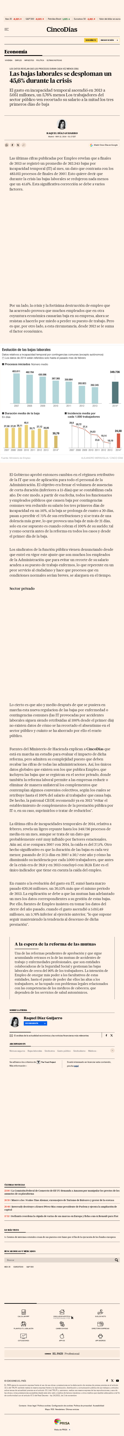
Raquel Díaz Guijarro (62, 133)
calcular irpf (23, 1316)
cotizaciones (23, 1340)
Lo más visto (11, 1230)
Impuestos (29, 60)
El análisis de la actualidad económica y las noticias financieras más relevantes (51, 1035)
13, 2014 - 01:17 (66, 137)
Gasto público (64, 1051)
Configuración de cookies (62, 1406)
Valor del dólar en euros (110, 19)
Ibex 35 (8, 19)
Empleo (18, 60)
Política (40, 60)
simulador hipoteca (61, 1316)
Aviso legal (31, 1406)
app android (100, 1340)
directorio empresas (100, 1328)
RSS (52, 1409)
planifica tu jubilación (23, 1328)
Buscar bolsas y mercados (20, 1251)
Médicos (92, 1051)
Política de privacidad (83, 1406)
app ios (62, 1340)
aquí (76, 1065)
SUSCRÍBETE (91, 40)
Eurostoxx (18, 1267)
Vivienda (9, 60)
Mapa (47, 1409)
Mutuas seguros (17, 1051)
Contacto (22, 1406)
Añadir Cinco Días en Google (106, 145)
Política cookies (44, 1406)
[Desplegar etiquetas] (112, 1050)
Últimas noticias (54, 60)
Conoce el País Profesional (62, 1353)
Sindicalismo (79, 1051)
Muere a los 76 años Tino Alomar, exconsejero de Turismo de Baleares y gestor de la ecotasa (62, 1200)
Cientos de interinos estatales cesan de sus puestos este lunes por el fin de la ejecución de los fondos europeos (61, 1237)
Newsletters (60, 1409)
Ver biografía (31, 1023)
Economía (15, 52)
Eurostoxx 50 (80, 19)
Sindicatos (50, 1051)
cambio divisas (62, 1328)
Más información (18, 1065)
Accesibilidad (98, 1406)
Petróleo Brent (54, 19)
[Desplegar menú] (6, 29)
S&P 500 (30, 19)
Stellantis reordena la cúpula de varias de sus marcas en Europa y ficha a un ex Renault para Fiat (64, 1216)
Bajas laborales (35, 1051)
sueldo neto (100, 1316)
